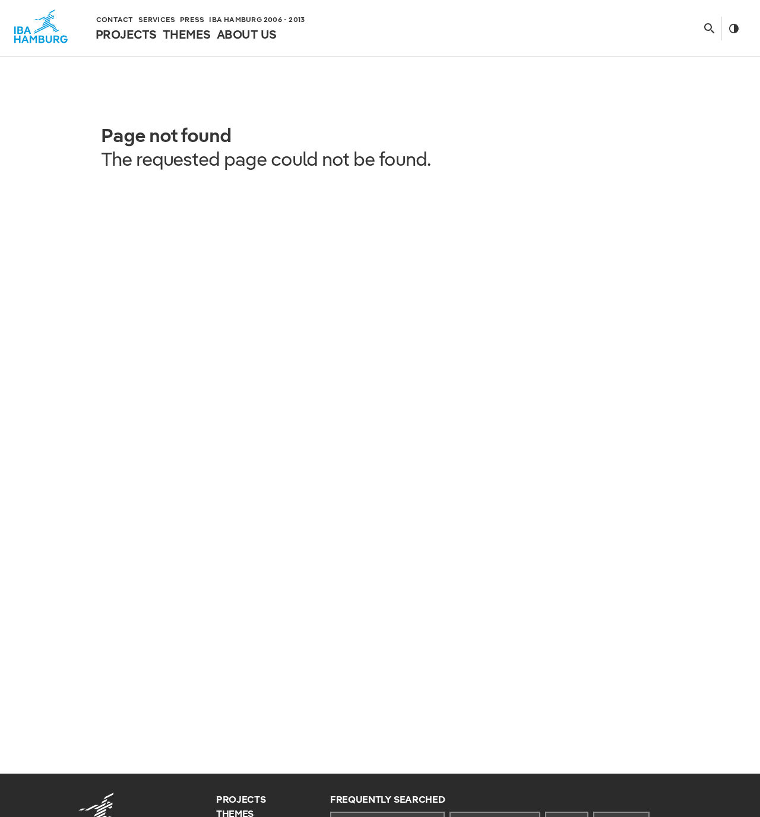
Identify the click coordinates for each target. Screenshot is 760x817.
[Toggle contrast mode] (733, 28)
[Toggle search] (709, 28)
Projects (240, 799)
